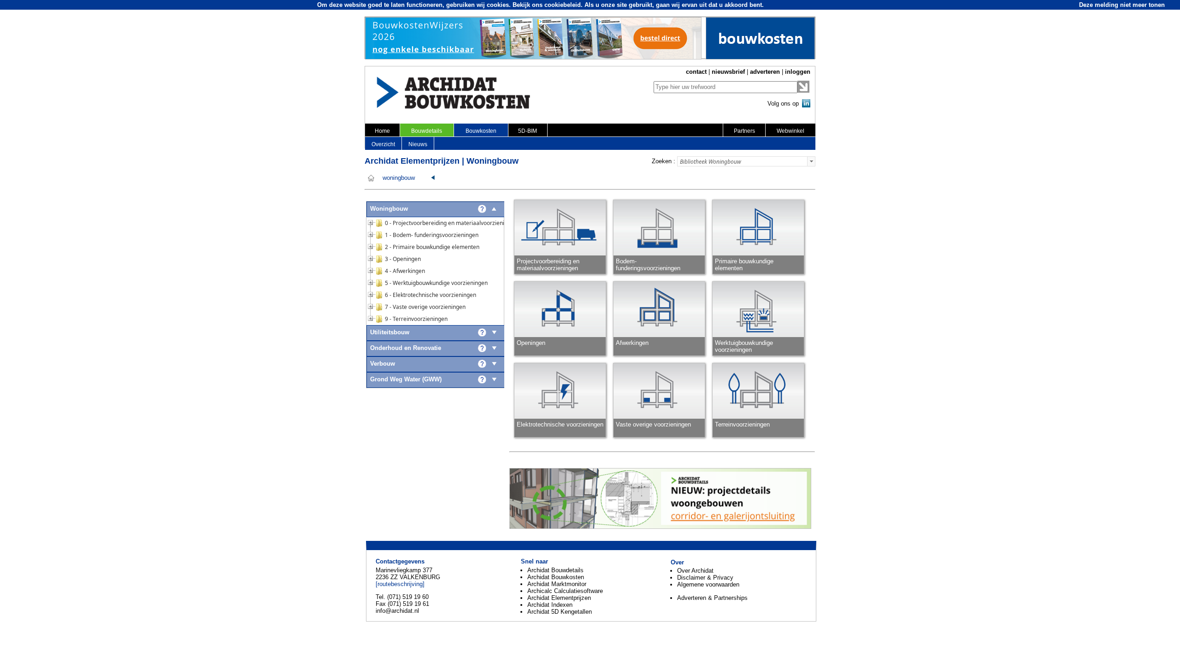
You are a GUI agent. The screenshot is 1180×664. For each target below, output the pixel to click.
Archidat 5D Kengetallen (559, 611)
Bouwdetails (426, 131)
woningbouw (399, 178)
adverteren (765, 71)
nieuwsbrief (728, 71)
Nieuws (417, 144)
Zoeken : (663, 161)
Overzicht (383, 144)
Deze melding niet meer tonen (1122, 4)
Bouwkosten (481, 131)
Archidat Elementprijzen (559, 597)
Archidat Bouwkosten (555, 577)
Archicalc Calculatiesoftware (565, 590)
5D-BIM (527, 131)
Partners (744, 131)
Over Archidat (695, 570)
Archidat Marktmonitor (556, 584)
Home (382, 131)
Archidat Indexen (549, 604)
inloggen (797, 71)
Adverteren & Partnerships (712, 597)
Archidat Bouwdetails (555, 570)
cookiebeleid (562, 4)
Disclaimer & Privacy (705, 577)
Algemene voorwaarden (708, 584)
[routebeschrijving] (400, 584)
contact (696, 71)
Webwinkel (790, 131)
